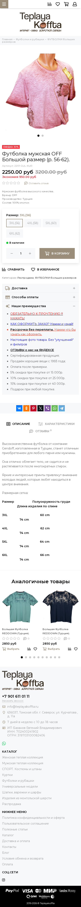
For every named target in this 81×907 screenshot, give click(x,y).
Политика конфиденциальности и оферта (33, 818)
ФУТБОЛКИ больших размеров (55, 277)
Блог (5, 853)
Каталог (8, 835)
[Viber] (47, 408)
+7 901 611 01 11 (15, 696)
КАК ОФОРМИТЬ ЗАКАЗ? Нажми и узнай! (41, 324)
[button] (38, 136)
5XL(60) (51, 223)
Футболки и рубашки (18, 781)
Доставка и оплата (16, 841)
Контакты (9, 847)
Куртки (7, 775)
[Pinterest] (33, 408)
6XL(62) (14, 233)
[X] (40, 408)
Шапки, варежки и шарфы (21, 792)
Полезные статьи (15, 829)
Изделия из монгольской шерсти (27, 798)
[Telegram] (62, 408)
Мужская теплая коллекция (22, 763)
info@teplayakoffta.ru (22, 706)
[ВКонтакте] (19, 408)
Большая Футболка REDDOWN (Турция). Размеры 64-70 (15, 631)
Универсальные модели (20, 786)
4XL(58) (32, 223)
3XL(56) (14, 223)
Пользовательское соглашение (25, 823)
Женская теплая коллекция (22, 757)
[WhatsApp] (55, 408)
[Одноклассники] (26, 408)
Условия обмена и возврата (22, 858)
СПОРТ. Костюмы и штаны (22, 769)
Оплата (7, 864)
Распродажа (25, 277)
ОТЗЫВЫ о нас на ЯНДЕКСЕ (32, 350)
